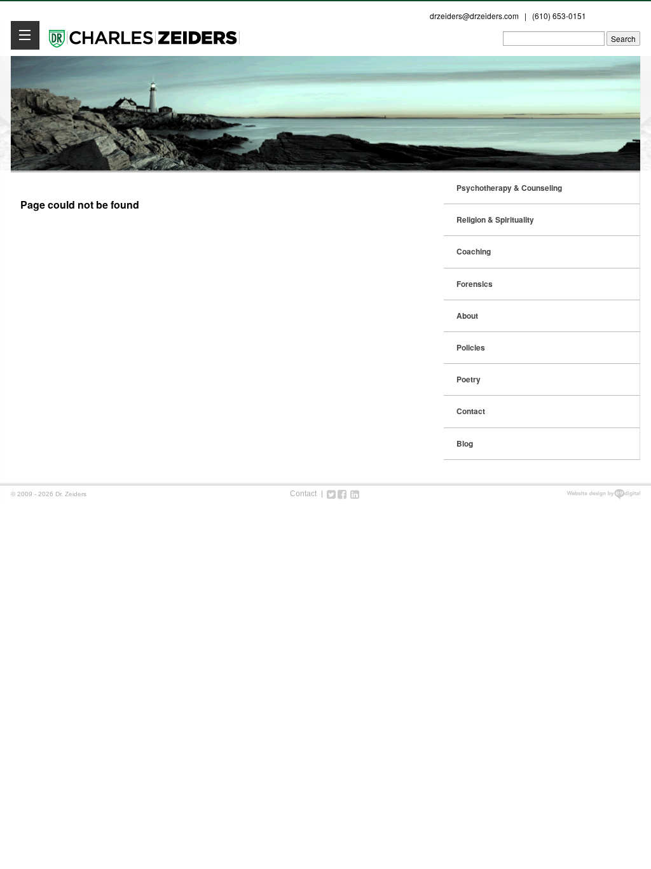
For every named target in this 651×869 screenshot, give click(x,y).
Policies (470, 347)
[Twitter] (331, 493)
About (467, 315)
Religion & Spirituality (495, 219)
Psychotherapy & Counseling (509, 187)
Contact (470, 411)
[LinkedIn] (354, 493)
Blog (464, 443)
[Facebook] (342, 493)
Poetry (468, 379)
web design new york (603, 494)
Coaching (473, 251)
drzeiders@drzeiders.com (474, 15)
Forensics (474, 283)
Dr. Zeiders (144, 37)
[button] (25, 35)
